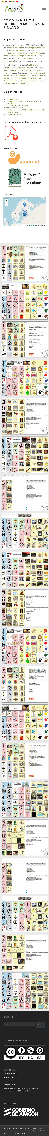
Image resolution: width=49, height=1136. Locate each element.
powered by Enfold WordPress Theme (30, 1128)
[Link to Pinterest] (43, 1131)
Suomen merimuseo (19, 75)
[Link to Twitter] (33, 1131)
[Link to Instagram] (40, 1131)
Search (40, 1025)
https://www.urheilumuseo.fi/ (16, 108)
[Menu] (42, 8)
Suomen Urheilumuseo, (20, 78)
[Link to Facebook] (37, 1131)
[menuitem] (6, 1133)
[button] (24, 214)
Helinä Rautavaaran (14, 83)
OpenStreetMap (31, 225)
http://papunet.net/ (12, 99)
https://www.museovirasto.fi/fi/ (17, 105)
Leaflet (20, 225)
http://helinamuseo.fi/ (13, 114)
